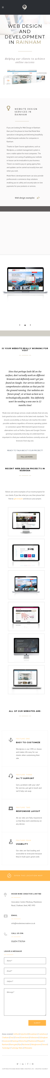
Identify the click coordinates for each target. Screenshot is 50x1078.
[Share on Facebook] (27, 1064)
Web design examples (25, 198)
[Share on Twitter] (17, 1064)
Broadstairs (33, 1034)
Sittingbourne (36, 1044)
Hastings (15, 1041)
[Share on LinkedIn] (23, 1064)
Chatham (5, 1037)
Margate (40, 1041)
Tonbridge (6, 1048)
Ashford (16, 1034)
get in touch (18, 499)
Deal (12, 1037)
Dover (17, 1037)
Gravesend (7, 1041)
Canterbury (43, 1034)
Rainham (5, 1044)
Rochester (26, 1044)
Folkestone (34, 1037)
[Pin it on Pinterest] (32, 1064)
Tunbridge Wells (17, 1048)
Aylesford (24, 1034)
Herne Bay (23, 1041)
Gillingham (43, 1037)
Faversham (25, 1037)
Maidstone (32, 1041)
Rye (19, 1044)
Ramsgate (13, 1044)
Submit (37, 1023)
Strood (44, 1044)
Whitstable (28, 1048)
